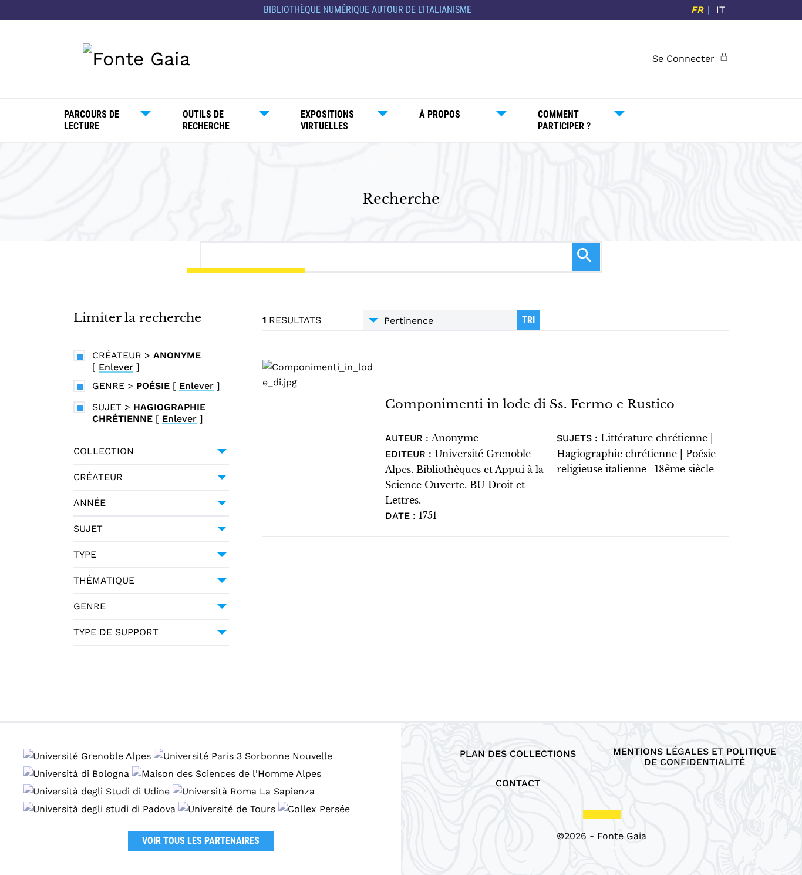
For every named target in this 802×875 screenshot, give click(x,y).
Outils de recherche (206, 120)
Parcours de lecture (91, 120)
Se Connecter (683, 58)
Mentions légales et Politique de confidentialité (694, 756)
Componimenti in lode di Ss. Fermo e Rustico (530, 404)
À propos (439, 114)
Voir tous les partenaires (201, 840)
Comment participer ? (564, 120)
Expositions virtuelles (327, 120)
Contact (518, 783)
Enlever (116, 367)
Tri (528, 320)
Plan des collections (518, 754)
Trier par (440, 320)
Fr (698, 9)
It (720, 9)
